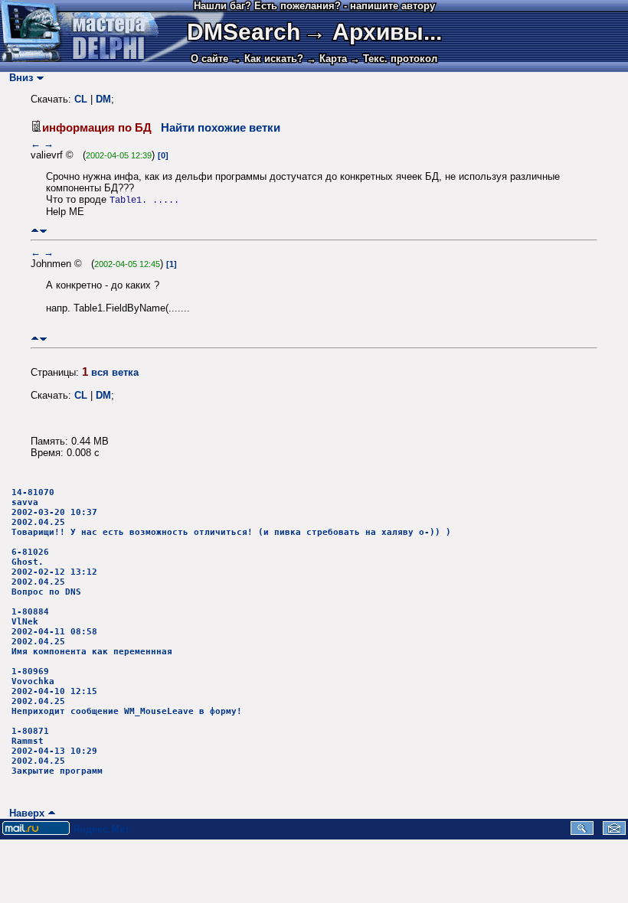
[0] (163, 155)
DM (103, 99)
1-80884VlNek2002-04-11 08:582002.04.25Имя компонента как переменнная (91, 632)
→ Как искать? (267, 58)
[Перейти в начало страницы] (35, 230)
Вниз (18, 77)
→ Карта (326, 58)
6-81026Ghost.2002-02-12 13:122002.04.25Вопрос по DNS (54, 572)
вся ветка (115, 372)
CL (80, 99)
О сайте (209, 58)
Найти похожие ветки (220, 128)
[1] (171, 264)
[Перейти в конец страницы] (43, 230)
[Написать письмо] (614, 831)
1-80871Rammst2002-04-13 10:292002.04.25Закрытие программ (57, 751)
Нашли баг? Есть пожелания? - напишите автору (314, 5)
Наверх (23, 813)
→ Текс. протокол (393, 58)
